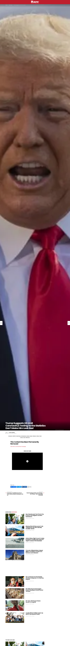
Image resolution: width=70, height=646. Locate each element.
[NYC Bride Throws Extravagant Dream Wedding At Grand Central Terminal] (14, 593)
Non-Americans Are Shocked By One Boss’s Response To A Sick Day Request (35, 578)
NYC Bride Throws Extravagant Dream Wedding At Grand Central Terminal (34, 590)
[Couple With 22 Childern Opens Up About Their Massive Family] (14, 617)
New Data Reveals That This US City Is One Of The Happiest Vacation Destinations (35, 515)
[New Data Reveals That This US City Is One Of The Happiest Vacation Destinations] (14, 519)
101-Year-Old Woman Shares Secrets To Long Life (33, 601)
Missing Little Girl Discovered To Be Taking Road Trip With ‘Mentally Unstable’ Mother (34, 527)
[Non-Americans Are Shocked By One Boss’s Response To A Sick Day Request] (14, 581)
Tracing (21, 437)
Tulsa (24, 437)
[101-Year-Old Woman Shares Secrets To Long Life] (14, 605)
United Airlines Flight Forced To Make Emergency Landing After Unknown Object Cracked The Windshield (35, 539)
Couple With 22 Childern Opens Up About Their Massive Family (34, 613)
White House (27, 437)
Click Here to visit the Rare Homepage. (18, 446)
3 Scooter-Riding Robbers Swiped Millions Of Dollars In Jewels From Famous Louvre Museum (34, 552)
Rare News (14, 512)
